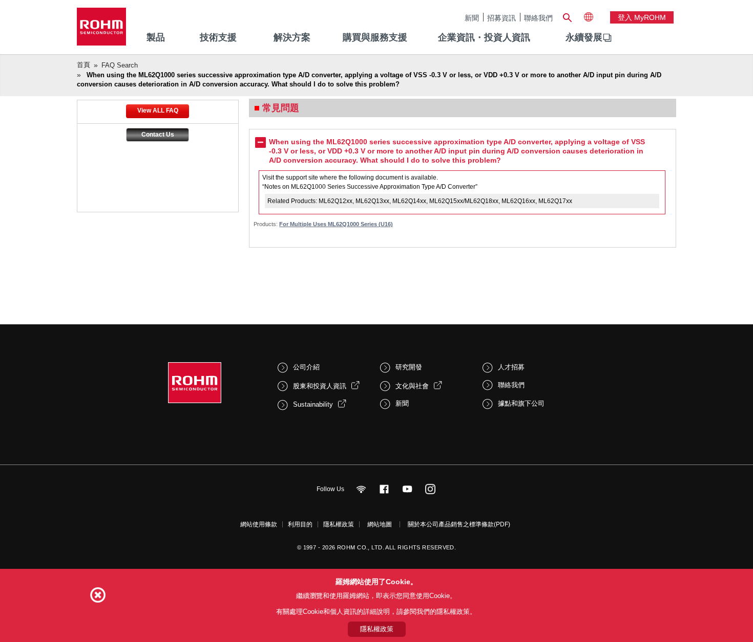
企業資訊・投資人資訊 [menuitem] (484, 37)
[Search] (567, 16)
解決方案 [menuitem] (292, 37)
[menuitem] (583, 38)
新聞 (472, 17)
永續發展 (584, 37)
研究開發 (408, 367)
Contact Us (157, 134)
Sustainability (313, 404)
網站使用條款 (258, 524)
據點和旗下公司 (521, 403)
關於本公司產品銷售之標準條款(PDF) (459, 524)
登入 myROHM (642, 17)
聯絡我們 (538, 17)
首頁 (83, 65)
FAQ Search (119, 65)
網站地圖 (379, 524)
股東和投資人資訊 (319, 386)
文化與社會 (412, 386)
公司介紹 (306, 367)
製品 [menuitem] (156, 37)
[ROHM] (101, 30)
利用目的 (300, 524)
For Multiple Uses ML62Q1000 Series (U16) (336, 224)
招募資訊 (501, 17)
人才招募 (511, 367)
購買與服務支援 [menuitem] (375, 37)
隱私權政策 (338, 524)
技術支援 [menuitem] (218, 37)
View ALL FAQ (157, 110)
